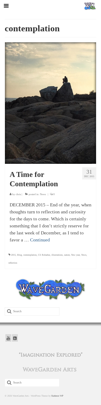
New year (75, 255)
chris (18, 194)
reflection (12, 263)
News (43, 194)
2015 (13, 255)
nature (67, 255)
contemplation (30, 255)
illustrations (57, 255)
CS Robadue (44, 255)
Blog (19, 255)
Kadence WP (57, 395)
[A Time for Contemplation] (50, 102)
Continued (40, 239)
